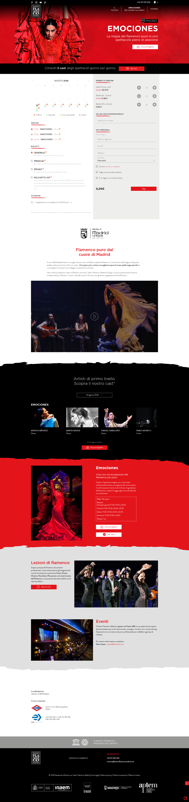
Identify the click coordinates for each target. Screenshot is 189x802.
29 (77, 105)
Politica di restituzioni (120, 775)
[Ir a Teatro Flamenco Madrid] (36, 11)
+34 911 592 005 (143, 2)
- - (46, 129)
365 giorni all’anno (134, 9)
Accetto (109, 166)
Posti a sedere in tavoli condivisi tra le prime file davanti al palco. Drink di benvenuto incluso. (57, 162)
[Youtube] (41, 2)
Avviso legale (95, 775)
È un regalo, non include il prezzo (111, 178)
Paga (144, 188)
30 (85, 105)
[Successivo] (88, 80)
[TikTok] (45, 2)
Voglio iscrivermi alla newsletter (110, 172)
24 (37, 105)
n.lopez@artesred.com (115, 644)
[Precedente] (34, 80)
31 (37, 108)
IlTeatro (114, 9)
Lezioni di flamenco (78, 758)
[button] (155, 2)
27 (61, 105)
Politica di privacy (106, 775)
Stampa (154, 9)
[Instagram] (36, 2)
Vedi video (111, 534)
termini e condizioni (113, 166)
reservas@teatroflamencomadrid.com (120, 761)
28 (69, 105)
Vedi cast (133, 68)
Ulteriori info (46, 586)
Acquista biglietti (147, 46)
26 (53, 105)
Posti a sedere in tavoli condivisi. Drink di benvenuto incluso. (49, 154)
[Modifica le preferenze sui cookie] (185, 798)
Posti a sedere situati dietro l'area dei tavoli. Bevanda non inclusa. (50, 170)
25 (45, 105)
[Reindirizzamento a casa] (36, 758)
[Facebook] (32, 2)
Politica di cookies (134, 775)
